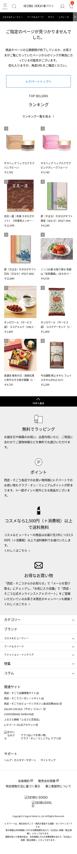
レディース (64, 16)
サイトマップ (48, 760)
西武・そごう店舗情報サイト (20, 693)
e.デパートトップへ (38, 81)
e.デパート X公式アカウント (19, 724)
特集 (7, 663)
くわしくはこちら (15, 550)
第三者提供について (58, 786)
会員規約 (24, 781)
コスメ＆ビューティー (12, 16)
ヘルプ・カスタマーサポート (20, 760)
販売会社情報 (46, 781)
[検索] (14, 6)
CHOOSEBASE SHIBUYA (17, 714)
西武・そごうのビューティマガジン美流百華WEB (31, 703)
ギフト (51, 16)
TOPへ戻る (38, 403)
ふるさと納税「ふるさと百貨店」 (22, 719)
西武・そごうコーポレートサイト (22, 698)
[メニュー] (5, 6)
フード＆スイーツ (35, 16)
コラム (9, 672)
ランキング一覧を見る (36, 116)
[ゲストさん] (62, 6)
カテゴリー (12, 619)
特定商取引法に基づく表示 (23, 786)
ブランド (10, 628)
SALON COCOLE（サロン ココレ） (23, 709)
